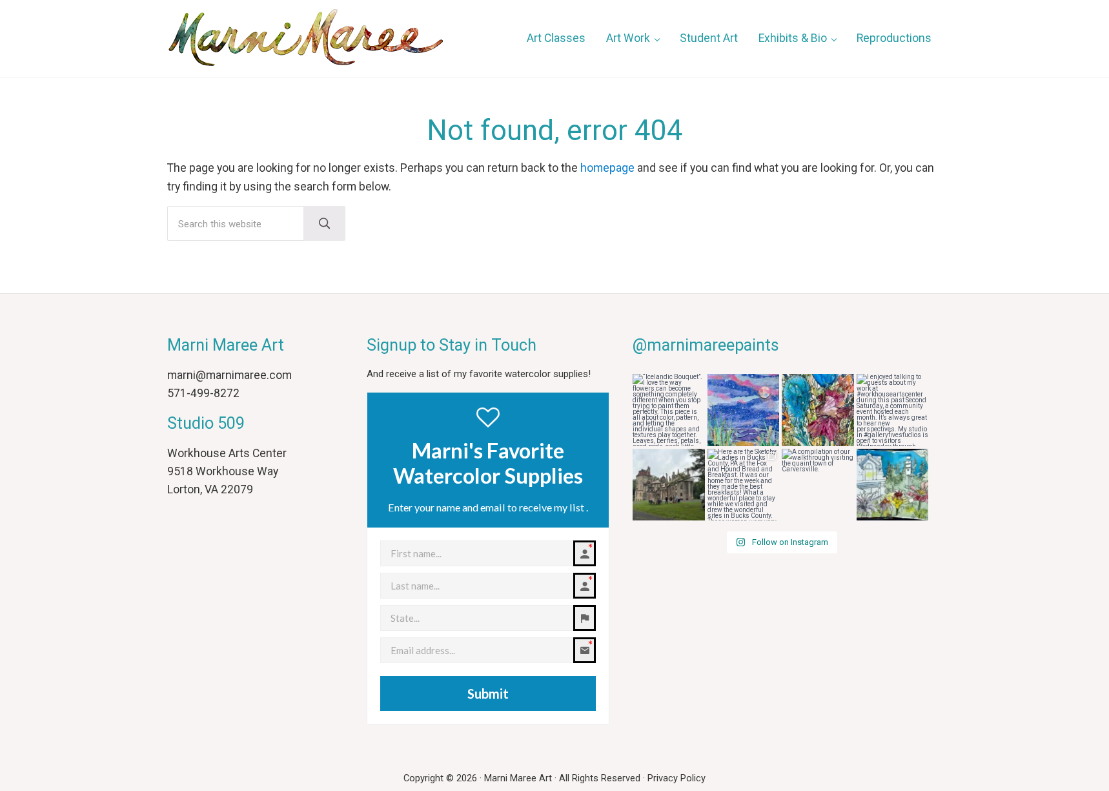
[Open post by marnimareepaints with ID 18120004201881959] (743, 485)
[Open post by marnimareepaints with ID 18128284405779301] (893, 410)
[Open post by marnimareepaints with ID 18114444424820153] (818, 485)
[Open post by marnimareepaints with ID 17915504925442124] (669, 410)
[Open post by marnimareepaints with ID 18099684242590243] (893, 485)
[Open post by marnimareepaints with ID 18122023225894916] (669, 485)
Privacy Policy (676, 778)
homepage (607, 167)
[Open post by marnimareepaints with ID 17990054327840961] (818, 410)
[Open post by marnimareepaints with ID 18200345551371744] (743, 410)
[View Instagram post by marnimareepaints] (697, 438)
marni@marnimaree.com (229, 375)
